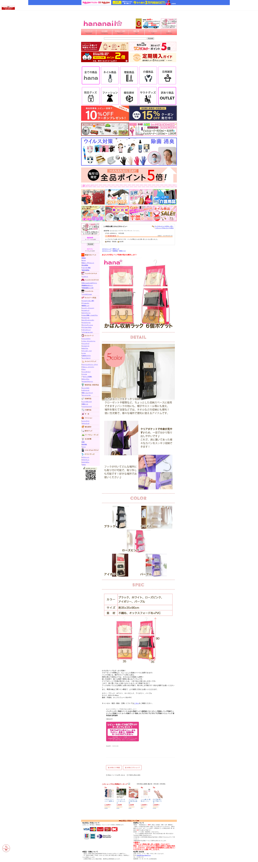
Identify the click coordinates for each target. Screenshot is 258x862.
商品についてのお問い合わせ (116, 775)
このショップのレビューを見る (164, 228)
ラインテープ (85, 343)
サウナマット (85, 459)
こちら (136, 703)
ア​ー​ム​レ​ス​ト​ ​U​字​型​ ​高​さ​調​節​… (133, 801)
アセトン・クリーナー (88, 367)
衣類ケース (85, 404)
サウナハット (85, 457)
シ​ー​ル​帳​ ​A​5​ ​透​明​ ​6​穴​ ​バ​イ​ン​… (145, 801)
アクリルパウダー (87, 327)
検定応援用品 (85, 270)
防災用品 (84, 444)
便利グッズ (116, 249)
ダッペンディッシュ (87, 325)
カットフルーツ (86, 358)
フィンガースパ (86, 371)
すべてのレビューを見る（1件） (164, 226)
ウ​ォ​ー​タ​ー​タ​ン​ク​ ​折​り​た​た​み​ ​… (121, 801)
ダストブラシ (85, 379)
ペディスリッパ (86, 330)
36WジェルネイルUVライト (89, 283)
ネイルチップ (85, 310)
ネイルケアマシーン (87, 381)
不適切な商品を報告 (134, 775)
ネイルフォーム (86, 322)
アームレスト (85, 303)
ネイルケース (85, 346)
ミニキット (85, 276)
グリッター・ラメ (87, 350)
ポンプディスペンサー (88, 320)
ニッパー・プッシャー (88, 308)
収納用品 (115, 251)
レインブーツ (85, 421)
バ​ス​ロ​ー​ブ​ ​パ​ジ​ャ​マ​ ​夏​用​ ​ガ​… (109, 801)
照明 (83, 442)
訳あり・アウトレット (88, 263)
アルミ (84, 369)
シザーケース (85, 390)
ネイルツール (85, 317)
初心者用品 (85, 265)
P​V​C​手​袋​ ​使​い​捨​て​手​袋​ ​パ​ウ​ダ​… (157, 801)
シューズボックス (87, 401)
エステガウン (85, 462)
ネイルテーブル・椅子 (88, 300)
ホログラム (85, 348)
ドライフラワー (86, 338)
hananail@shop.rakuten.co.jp (144, 855)
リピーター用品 (86, 267)
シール (84, 353)
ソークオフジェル (87, 294)
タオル (84, 464)
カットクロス (85, 388)
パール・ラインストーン (88, 341)
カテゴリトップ (106, 249)
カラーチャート (86, 313)
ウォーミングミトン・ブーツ (90, 364)
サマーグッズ (85, 423)
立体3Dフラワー (86, 355)
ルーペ (84, 447)
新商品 (84, 258)
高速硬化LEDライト (87, 285)
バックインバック (87, 406)
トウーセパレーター (87, 332)
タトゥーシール (86, 395)
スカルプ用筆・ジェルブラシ (90, 315)
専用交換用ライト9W (87, 288)
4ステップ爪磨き (87, 376)
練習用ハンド (85, 305)
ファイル (84, 374)
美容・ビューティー (87, 392)
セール (84, 260)
